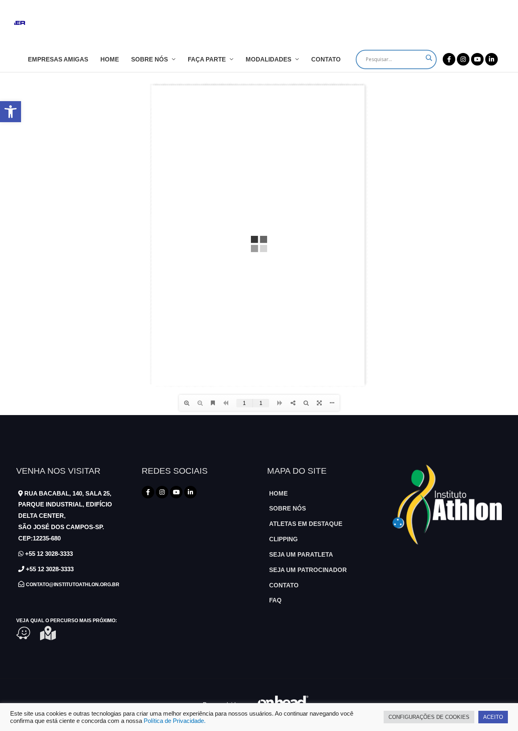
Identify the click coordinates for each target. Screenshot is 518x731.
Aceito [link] (493, 717)
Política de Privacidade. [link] (175, 721)
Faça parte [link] (207, 59)
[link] (10, 111)
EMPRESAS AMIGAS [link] (58, 59)
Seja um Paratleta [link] (301, 554)
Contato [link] (326, 59)
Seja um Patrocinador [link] (308, 569)
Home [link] (109, 59)
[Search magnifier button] (429, 58)
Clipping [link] (283, 539)
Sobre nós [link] (149, 59)
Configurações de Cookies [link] (428, 717)
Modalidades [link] (268, 59)
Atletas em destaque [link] (305, 523)
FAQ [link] (275, 600)
